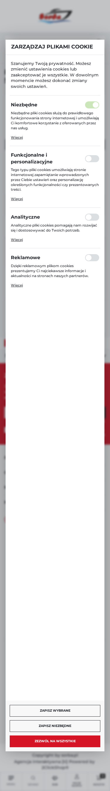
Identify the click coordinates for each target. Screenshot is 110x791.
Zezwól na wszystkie (55, 741)
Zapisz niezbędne (55, 726)
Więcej (17, 137)
